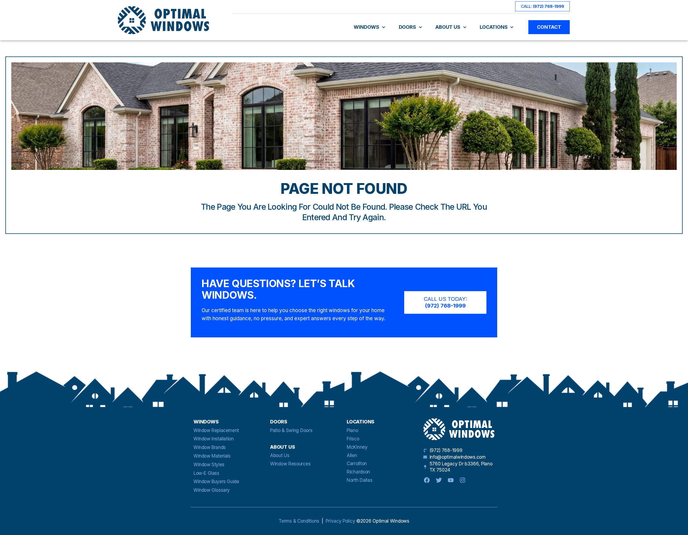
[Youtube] (450, 480)
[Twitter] (438, 480)
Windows (366, 27)
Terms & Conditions (299, 521)
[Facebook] (426, 480)
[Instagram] (462, 480)
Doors (407, 27)
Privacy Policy (340, 521)
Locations (493, 27)
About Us (447, 27)
